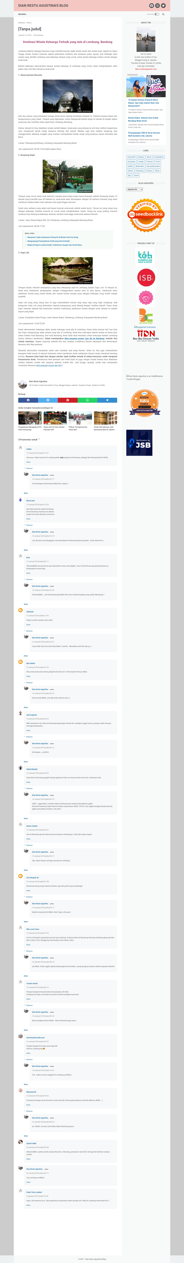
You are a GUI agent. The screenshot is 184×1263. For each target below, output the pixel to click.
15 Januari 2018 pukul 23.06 (37, 1096)
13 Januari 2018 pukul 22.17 (43, 479)
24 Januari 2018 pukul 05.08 (37, 1147)
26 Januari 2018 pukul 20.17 (37, 1173)
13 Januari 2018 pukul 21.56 (37, 616)
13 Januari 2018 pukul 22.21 (43, 642)
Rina (28, 558)
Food (158, 162)
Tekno (157, 171)
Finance (150, 162)
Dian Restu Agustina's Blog (43, 5)
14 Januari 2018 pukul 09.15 (43, 799)
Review (149, 171)
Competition (158, 157)
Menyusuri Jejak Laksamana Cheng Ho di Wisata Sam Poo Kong (52, 237)
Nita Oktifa (30, 663)
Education (131, 162)
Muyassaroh (31, 1092)
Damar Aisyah (31, 826)
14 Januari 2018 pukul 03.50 (37, 773)
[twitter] (48, 400)
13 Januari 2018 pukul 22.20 (43, 590)
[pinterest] (68, 400)
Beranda (22, 14)
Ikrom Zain (30, 501)
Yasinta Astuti (32, 983)
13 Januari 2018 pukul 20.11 (37, 561)
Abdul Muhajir (32, 769)
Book (149, 157)
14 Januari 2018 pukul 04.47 (37, 830)
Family (141, 162)
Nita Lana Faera (32, 929)
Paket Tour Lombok (34, 1192)
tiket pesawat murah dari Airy (49, 365)
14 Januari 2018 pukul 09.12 (43, 748)
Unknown (30, 612)
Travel (136, 175)
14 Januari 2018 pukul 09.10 (43, 693)
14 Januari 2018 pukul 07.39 (37, 933)
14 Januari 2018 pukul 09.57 (37, 1041)
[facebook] (28, 400)
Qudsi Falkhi (31, 1143)
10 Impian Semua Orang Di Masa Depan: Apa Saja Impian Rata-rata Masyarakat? (143, 103)
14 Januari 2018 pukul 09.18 (43, 962)
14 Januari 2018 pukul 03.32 (37, 719)
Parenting (139, 171)
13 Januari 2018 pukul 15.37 (37, 453)
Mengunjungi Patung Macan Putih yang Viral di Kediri (48, 241)
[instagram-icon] (157, 5)
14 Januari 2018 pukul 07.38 (37, 882)
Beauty (141, 157)
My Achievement (153, 166)
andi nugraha (31, 715)
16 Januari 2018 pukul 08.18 (43, 1122)
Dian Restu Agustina (40, 475)
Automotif (131, 157)
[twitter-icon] (163, 5)
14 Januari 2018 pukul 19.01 (43, 1070)
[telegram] (107, 400)
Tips (129, 175)
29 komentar (38, 35)
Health (130, 166)
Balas (28, 462)
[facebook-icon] (151, 5)
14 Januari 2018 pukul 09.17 (43, 856)
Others (130, 171)
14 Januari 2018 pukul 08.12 (37, 987)
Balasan (29, 468)
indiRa (29, 449)
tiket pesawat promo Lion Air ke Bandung (84, 338)
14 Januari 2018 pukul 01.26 (37, 667)
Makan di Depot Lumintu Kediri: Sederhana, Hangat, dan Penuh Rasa (54, 245)
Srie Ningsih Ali (32, 878)
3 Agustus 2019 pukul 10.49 (37, 1196)
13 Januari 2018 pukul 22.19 (43, 536)
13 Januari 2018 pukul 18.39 (37, 505)
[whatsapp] (87, 400)
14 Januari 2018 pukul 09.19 (43, 1016)
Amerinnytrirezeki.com (35, 1038)
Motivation (140, 166)
